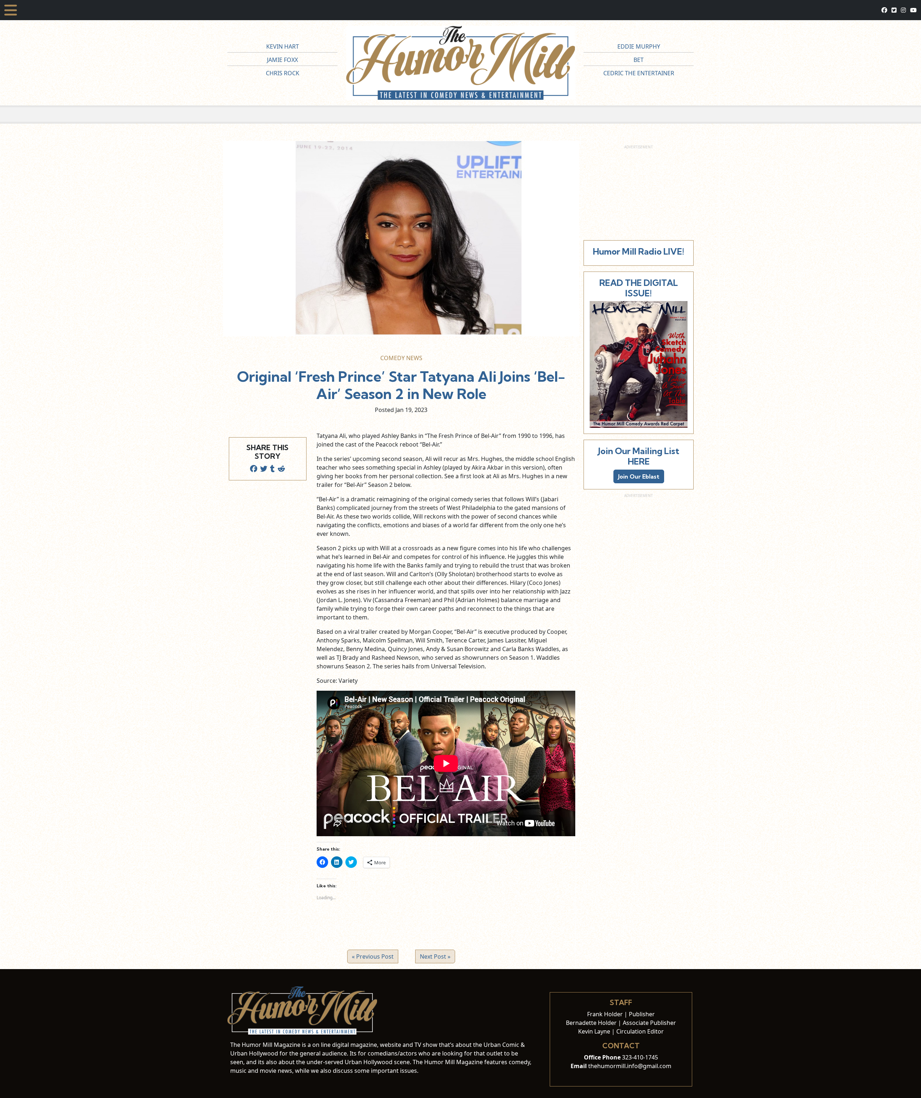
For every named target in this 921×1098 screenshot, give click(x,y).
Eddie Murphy (638, 46)
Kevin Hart (282, 46)
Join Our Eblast (638, 476)
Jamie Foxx (282, 60)
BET (639, 60)
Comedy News (401, 358)
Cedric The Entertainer (638, 73)
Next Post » (435, 956)
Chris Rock (282, 73)
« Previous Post (373, 956)
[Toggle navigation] (10, 10)
